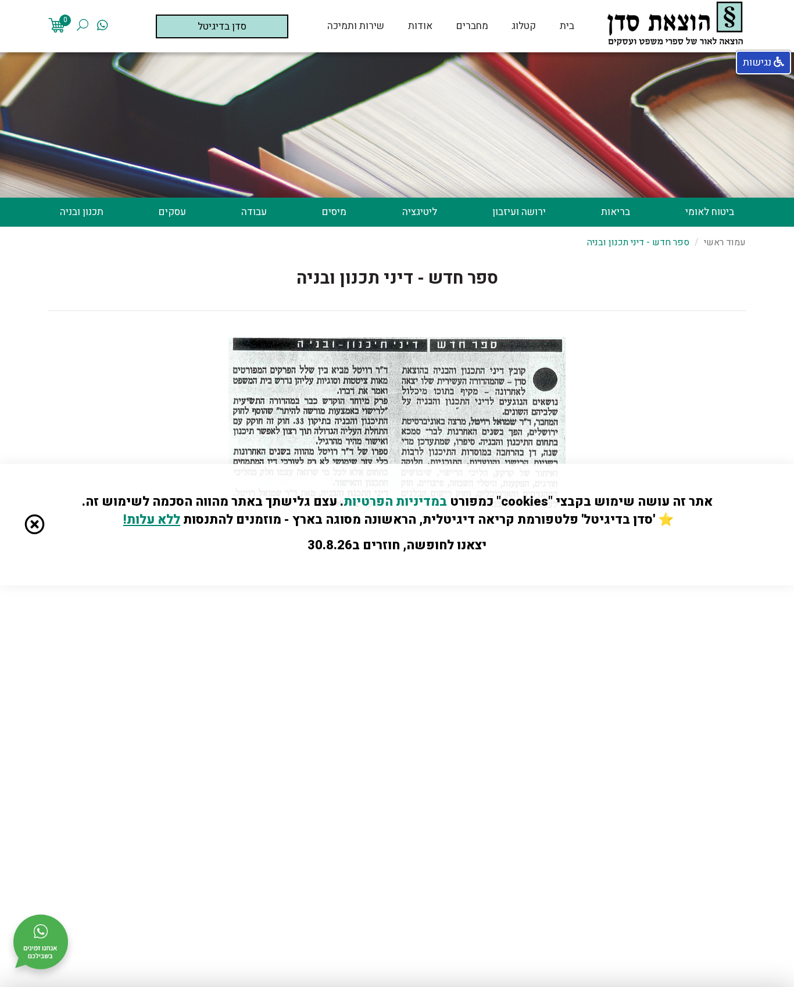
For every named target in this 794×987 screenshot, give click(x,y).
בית (567, 26)
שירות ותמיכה (355, 26)
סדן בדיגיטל (222, 26)
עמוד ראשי (725, 242)
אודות (420, 26)
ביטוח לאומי (709, 212)
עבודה (254, 212)
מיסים (334, 212)
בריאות (615, 212)
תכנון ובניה (81, 212)
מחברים (472, 26)
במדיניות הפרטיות (395, 501)
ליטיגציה (419, 212)
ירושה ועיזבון (519, 212)
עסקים (172, 212)
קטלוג (524, 26)
